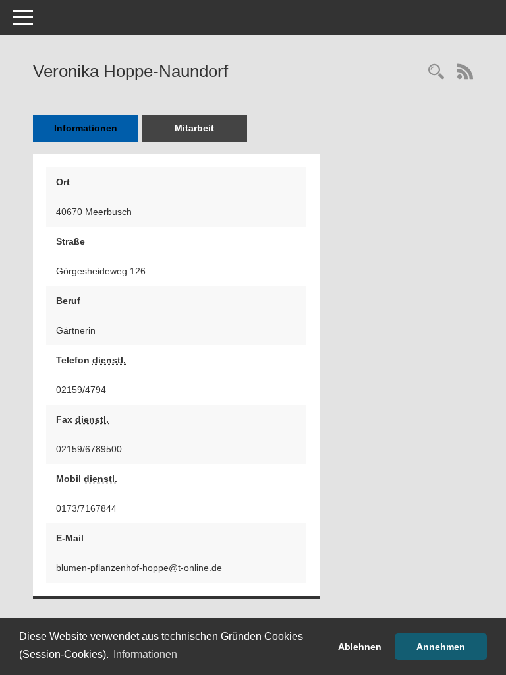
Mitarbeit (194, 128)
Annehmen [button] (440, 646)
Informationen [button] (145, 654)
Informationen (85, 128)
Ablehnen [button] (359, 646)
